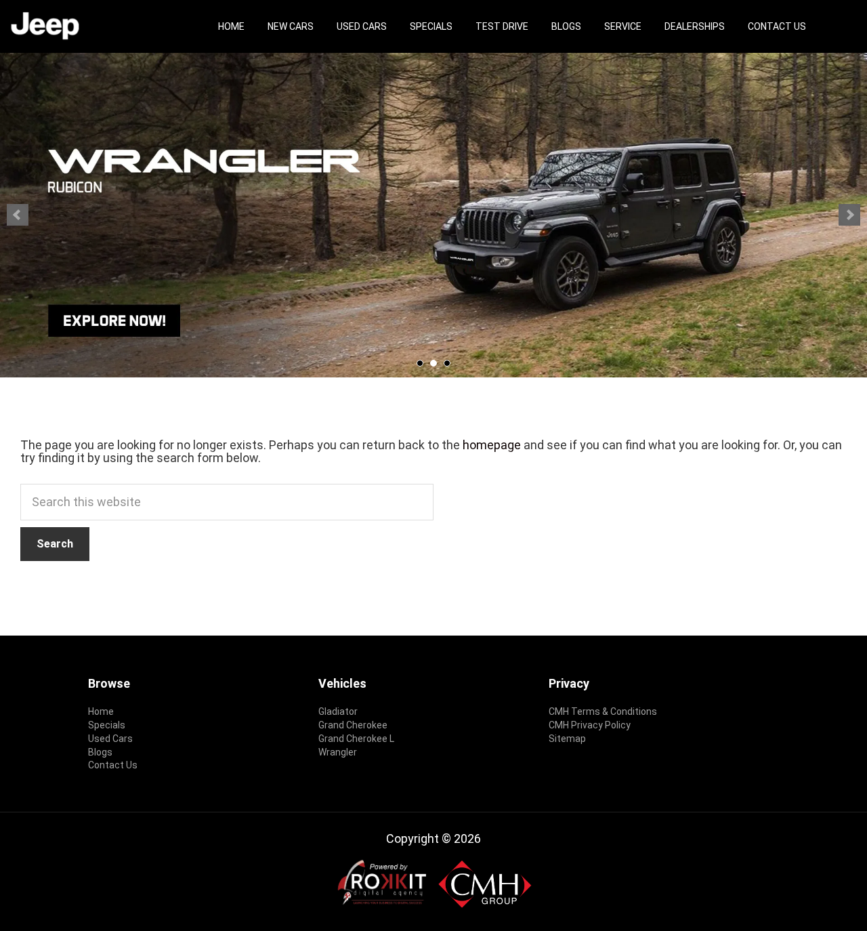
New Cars (291, 26)
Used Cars (362, 26)
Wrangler (337, 752)
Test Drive (501, 26)
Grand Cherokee (352, 725)
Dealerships (694, 26)
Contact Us (777, 26)
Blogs (566, 26)
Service (622, 26)
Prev (17, 215)
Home (231, 26)
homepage (492, 445)
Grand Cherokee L (356, 738)
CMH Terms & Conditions (603, 711)
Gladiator (338, 711)
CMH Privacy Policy (590, 725)
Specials (431, 26)
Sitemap (567, 738)
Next (849, 215)
